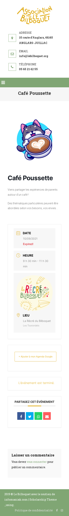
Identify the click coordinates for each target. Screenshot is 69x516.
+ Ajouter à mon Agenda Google (36, 356)
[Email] (47, 416)
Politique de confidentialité (34, 510)
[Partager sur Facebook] (21, 416)
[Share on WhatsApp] (38, 416)
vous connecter (37, 462)
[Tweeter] (30, 416)
